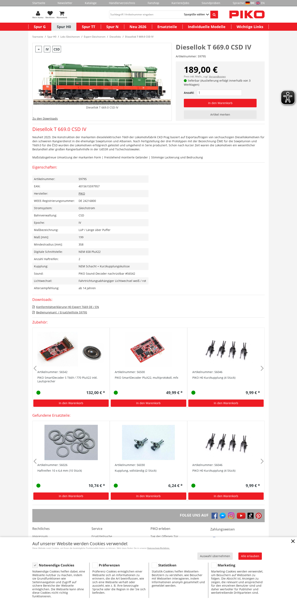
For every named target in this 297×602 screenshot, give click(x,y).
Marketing (226, 565)
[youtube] (241, 516)
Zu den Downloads (45, 118)
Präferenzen (109, 565)
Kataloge (91, 3)
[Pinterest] (259, 516)
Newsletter (65, 3)
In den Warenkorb (220, 103)
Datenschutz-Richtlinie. (158, 548)
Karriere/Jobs (180, 3)
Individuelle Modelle (206, 26)
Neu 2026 (138, 26)
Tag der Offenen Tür (164, 536)
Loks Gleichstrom (70, 36)
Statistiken (167, 565)
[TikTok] (251, 516)
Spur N (112, 26)
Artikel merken (220, 114)
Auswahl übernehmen (215, 556)
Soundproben (211, 3)
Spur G (40, 26)
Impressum (40, 536)
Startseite (38, 3)
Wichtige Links (250, 26)
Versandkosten (217, 76)
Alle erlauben (250, 556)
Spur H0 (64, 26)
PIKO (82, 193)
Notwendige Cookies (56, 565)
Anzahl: (189, 93)
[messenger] (223, 516)
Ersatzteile (167, 26)
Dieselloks (115, 36)
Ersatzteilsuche (102, 536)
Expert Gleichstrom (94, 36)
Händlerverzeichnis (122, 3)
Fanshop (153, 3)
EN (263, 3)
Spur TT (88, 26)
